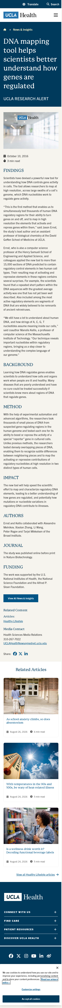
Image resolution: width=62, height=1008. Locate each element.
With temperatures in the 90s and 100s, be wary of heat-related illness (30, 785)
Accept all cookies (31, 998)
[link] (15, 653)
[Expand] (55, 912)
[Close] (57, 968)
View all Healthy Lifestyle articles (35, 874)
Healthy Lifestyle (13, 621)
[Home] (4, 29)
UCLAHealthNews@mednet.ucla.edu (25, 643)
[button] (30, 4)
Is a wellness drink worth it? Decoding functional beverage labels (30, 850)
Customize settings (31, 989)
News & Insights (22, 29)
